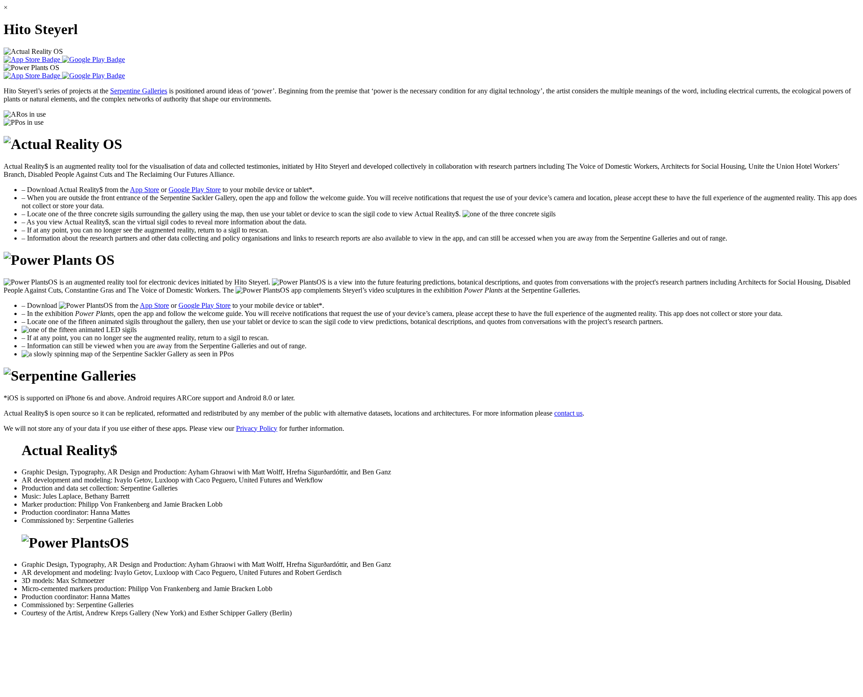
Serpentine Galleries (138, 91)
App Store (144, 189)
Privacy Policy (256, 428)
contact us (568, 413)
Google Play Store (195, 189)
